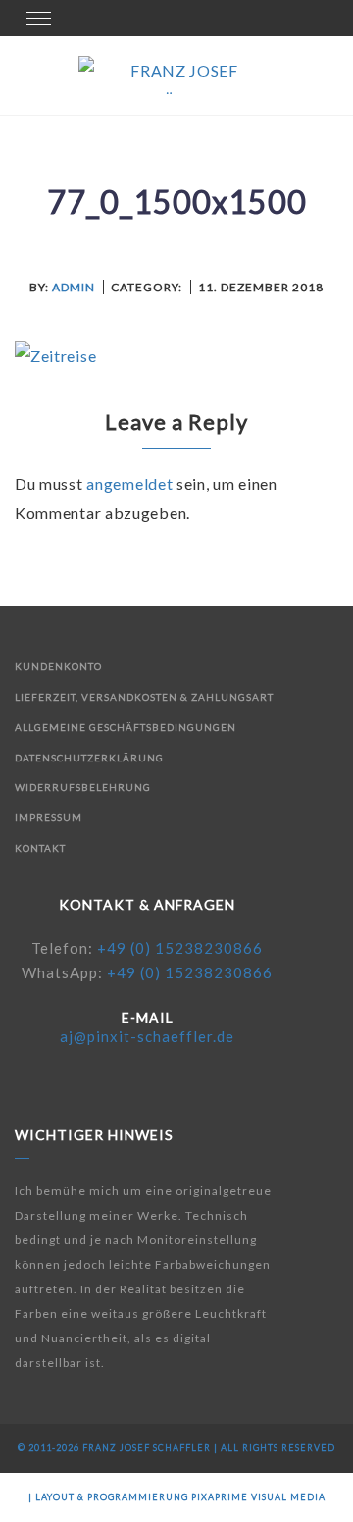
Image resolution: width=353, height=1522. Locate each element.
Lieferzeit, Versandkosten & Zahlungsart (144, 697)
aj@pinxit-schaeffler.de (147, 1036)
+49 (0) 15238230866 (180, 948)
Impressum (48, 817)
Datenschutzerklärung (89, 757)
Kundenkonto (58, 666)
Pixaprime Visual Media (258, 1497)
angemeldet (129, 483)
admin (73, 287)
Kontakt (40, 848)
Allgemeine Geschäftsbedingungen (125, 727)
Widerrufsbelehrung (83, 787)
